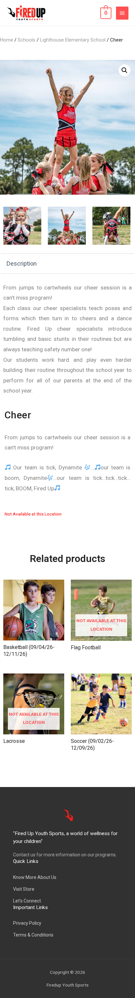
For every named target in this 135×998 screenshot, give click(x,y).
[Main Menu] (122, 13)
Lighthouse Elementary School (73, 40)
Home (6, 40)
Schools (26, 40)
